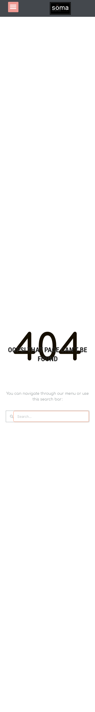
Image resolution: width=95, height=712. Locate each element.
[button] (13, 7)
